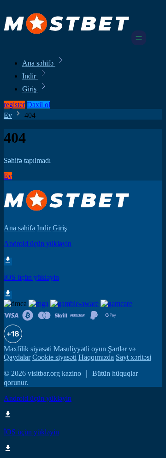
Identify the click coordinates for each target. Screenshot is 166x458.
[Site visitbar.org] (67, 43)
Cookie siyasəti (54, 357)
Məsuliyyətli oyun (79, 349)
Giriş (30, 89)
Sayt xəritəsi (133, 357)
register (14, 104)
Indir (30, 76)
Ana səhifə (38, 63)
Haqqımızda (96, 357)
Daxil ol (38, 104)
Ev (8, 115)
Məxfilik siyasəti (28, 349)
